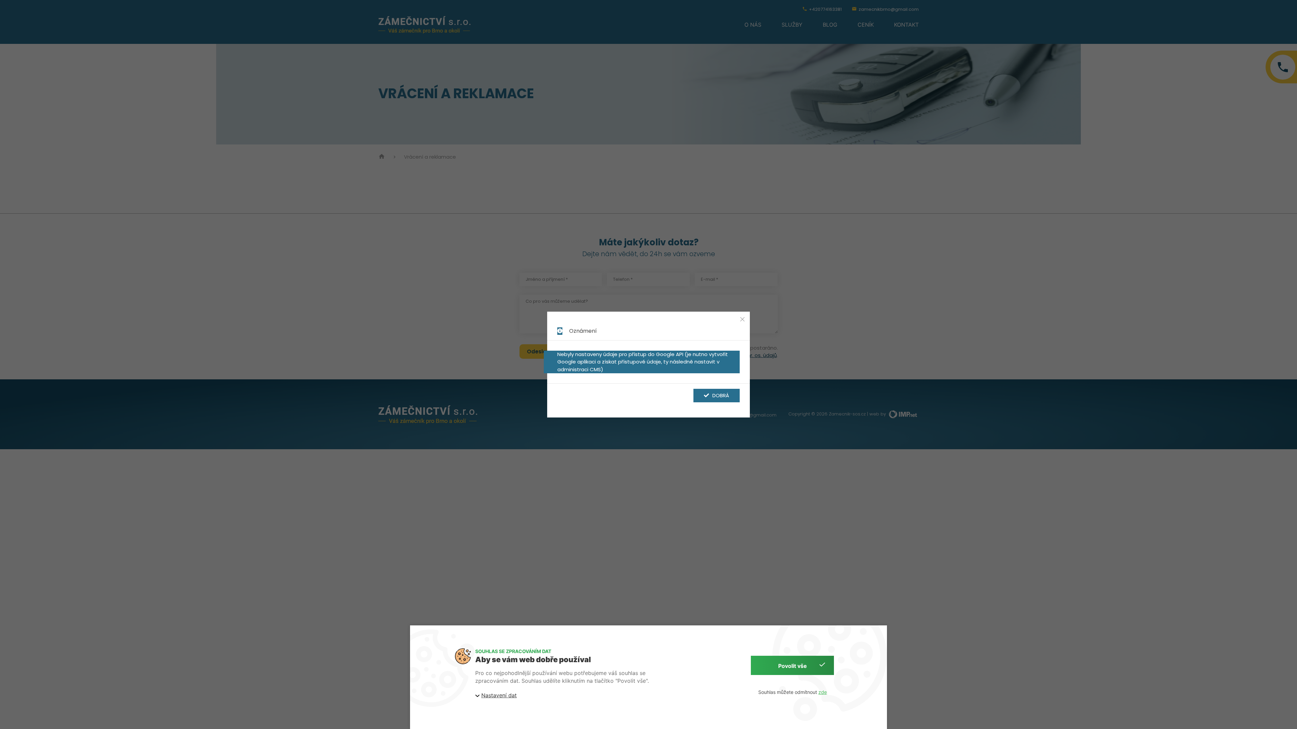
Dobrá (720, 395)
